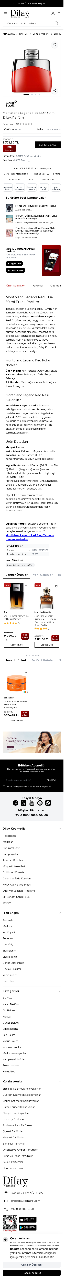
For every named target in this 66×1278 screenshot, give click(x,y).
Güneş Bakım (11, 1022)
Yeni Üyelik (9, 932)
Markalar (8, 841)
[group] (32, 68)
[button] (26, 94)
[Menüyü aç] (5, 13)
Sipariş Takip (10, 956)
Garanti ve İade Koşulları (17, 878)
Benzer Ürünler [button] (16, 574)
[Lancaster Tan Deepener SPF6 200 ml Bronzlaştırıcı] (16, 681)
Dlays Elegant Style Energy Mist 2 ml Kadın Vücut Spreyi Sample (35, 231)
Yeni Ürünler (10, 975)
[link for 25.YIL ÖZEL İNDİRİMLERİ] (32, 742)
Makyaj (7, 1016)
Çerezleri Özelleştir (31, 1264)
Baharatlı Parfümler (14, 1143)
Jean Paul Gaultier (43, 612)
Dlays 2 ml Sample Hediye (26, 237)
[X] (23, 803)
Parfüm (23, 34)
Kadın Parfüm (11, 1004)
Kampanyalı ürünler (14, 1059)
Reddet (14, 1249)
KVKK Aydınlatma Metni (17, 884)
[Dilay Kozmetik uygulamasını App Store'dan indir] (28, 1220)
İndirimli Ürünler (12, 1047)
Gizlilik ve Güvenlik (13, 872)
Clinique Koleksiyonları (16, 1113)
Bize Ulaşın (9, 981)
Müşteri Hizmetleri (14, 866)
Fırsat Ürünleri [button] (15, 660)
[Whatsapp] (48, 803)
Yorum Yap (8, 124)
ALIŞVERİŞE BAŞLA (23, 210)
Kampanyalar (10, 854)
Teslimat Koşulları (13, 860)
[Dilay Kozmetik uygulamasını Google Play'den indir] (28, 1228)
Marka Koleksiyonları (15, 1053)
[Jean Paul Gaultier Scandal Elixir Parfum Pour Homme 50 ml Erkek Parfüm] (47, 596)
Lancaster (9, 698)
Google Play (17, 270)
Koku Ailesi (9, 1071)
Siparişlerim (9, 950)
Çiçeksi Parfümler (13, 1131)
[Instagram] (40, 803)
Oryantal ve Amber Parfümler (20, 1149)
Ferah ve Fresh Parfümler (18, 1155)
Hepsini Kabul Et (32, 1272)
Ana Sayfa (9, 34)
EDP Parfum (53, 173)
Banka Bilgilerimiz (13, 962)
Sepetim (8, 938)
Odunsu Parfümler (14, 1168)
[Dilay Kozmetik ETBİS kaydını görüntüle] (10, 1223)
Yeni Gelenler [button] (43, 574)
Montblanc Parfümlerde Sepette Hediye (35, 206)
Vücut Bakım (10, 1041)
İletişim (7, 903)
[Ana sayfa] (26, 13)
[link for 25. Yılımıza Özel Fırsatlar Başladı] (31, 3)
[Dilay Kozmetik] (32, 1181)
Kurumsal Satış (11, 848)
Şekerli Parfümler (13, 1162)
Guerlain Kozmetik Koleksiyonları (22, 1094)
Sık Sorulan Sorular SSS (16, 896)
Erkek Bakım (10, 1028)
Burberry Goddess (13, 1119)
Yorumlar (37, 285)
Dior (6, 612)
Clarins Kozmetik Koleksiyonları (21, 1100)
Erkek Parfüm (41, 34)
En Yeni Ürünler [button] (42, 660)
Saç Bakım (9, 1034)
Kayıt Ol (51, 779)
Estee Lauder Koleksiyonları (19, 1107)
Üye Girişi (8, 944)
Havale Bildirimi (12, 968)
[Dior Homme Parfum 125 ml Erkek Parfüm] (16, 596)
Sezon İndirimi (11, 1065)
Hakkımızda (10, 835)
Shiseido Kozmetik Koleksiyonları (22, 1088)
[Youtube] (32, 803)
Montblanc (22, 173)
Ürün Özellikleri (15, 285)
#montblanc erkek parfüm (20, 565)
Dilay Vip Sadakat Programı (19, 890)
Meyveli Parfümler (13, 1137)
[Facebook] (15, 803)
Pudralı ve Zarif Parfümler (18, 1125)
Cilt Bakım (9, 1010)
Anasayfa (8, 920)
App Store (16, 263)
